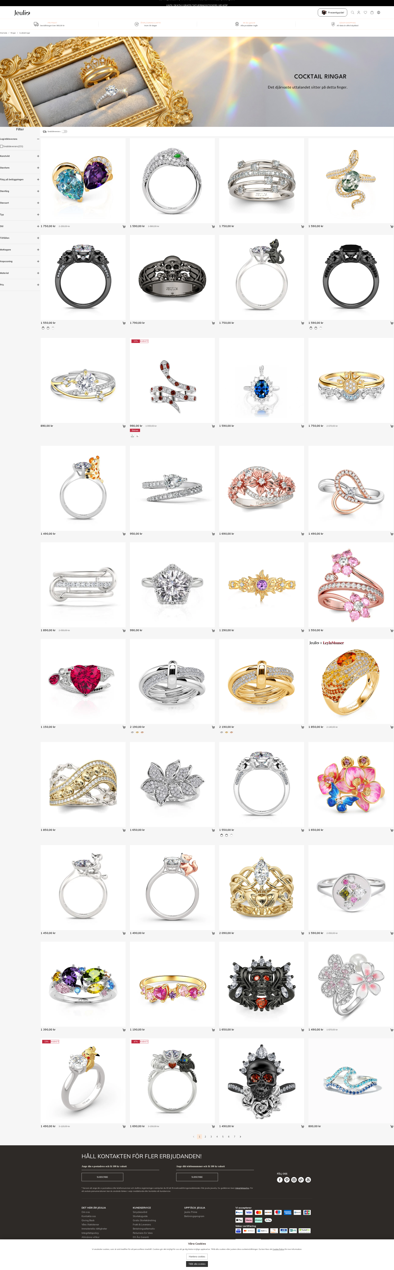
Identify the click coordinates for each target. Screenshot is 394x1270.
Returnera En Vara (143, 1233)
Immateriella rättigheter (94, 1228)
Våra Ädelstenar (90, 1224)
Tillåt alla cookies (197, 1264)
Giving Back (88, 1220)
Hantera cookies (197, 1256)
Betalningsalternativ (144, 1228)
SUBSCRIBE (102, 1177)
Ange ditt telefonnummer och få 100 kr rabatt (200, 1166)
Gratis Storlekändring (144, 1220)
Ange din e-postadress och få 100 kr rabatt (104, 1166)
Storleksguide (140, 1216)
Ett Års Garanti (141, 1237)
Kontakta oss (89, 1216)
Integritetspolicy (242, 1188)
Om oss (86, 1212)
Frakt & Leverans (142, 1224)
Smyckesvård (140, 1212)
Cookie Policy (278, 1249)
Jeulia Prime (190, 1212)
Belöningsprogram (194, 1216)
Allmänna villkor (90, 1237)
